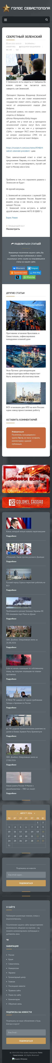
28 (32, 841)
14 (32, 831)
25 (15, 841)
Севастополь (13, 964)
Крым (10, 959)
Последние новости (16, 986)
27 (26, 841)
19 (20, 836)
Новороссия (13, 968)
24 (9, 841)
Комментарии (14, 999)
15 (38, 831)
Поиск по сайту (14, 995)
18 (15, 836)
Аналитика (10, 47)
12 (20, 831)
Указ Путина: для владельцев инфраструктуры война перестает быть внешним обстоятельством (23, 373)
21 (32, 836)
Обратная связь (15, 1004)
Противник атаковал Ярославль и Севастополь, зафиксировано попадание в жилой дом (22, 336)
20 (26, 836)
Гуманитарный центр (17, 977)
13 (26, 831)
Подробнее (11, 536)
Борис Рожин (12, 217)
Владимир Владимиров (30, 47)
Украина (30, 44)
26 (20, 841)
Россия (11, 955)
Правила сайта (14, 990)
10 (9, 831)
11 (15, 831)
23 (43, 836)
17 (9, 836)
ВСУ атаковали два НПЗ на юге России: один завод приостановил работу (25, 409)
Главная (11, 981)
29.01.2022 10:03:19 (14, 44)
